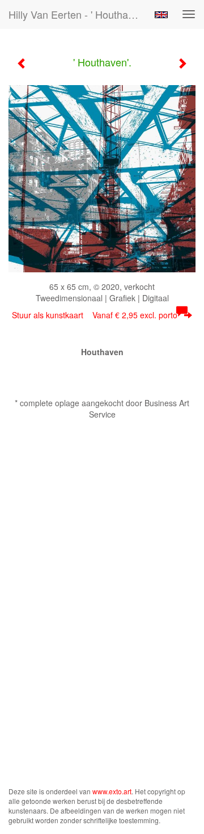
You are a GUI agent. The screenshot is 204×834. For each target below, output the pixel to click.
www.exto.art (111, 791)
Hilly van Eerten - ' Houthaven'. (78, 14)
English (161, 14)
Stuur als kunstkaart (94, 315)
